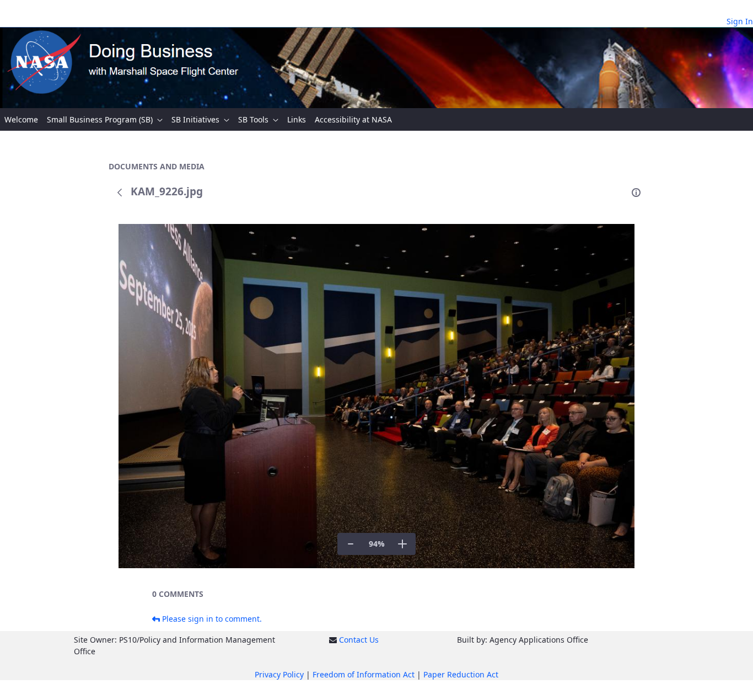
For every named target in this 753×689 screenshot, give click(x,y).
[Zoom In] (402, 544)
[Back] (120, 192)
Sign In (740, 21)
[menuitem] (21, 119)
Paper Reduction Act (460, 674)
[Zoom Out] (351, 544)
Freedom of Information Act (364, 674)
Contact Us (359, 639)
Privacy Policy (279, 674)
